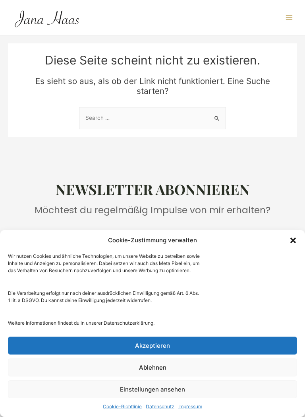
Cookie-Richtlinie (122, 406)
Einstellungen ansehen (152, 389)
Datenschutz (160, 406)
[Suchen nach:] (152, 118)
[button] (293, 240)
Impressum (190, 406)
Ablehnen (152, 367)
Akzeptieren (152, 345)
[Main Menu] (289, 18)
